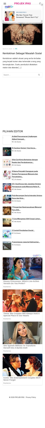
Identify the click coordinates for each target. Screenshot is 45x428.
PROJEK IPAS (22, 3)
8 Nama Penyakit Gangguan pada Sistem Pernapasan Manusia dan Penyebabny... (25, 174)
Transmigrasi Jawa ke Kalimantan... (26, 242)
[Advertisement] (22, 103)
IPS (16, 49)
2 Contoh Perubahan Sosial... (23, 230)
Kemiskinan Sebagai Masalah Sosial (22, 53)
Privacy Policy (31, 397)
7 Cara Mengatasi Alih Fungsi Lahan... (26, 219)
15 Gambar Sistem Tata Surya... (24, 148)
